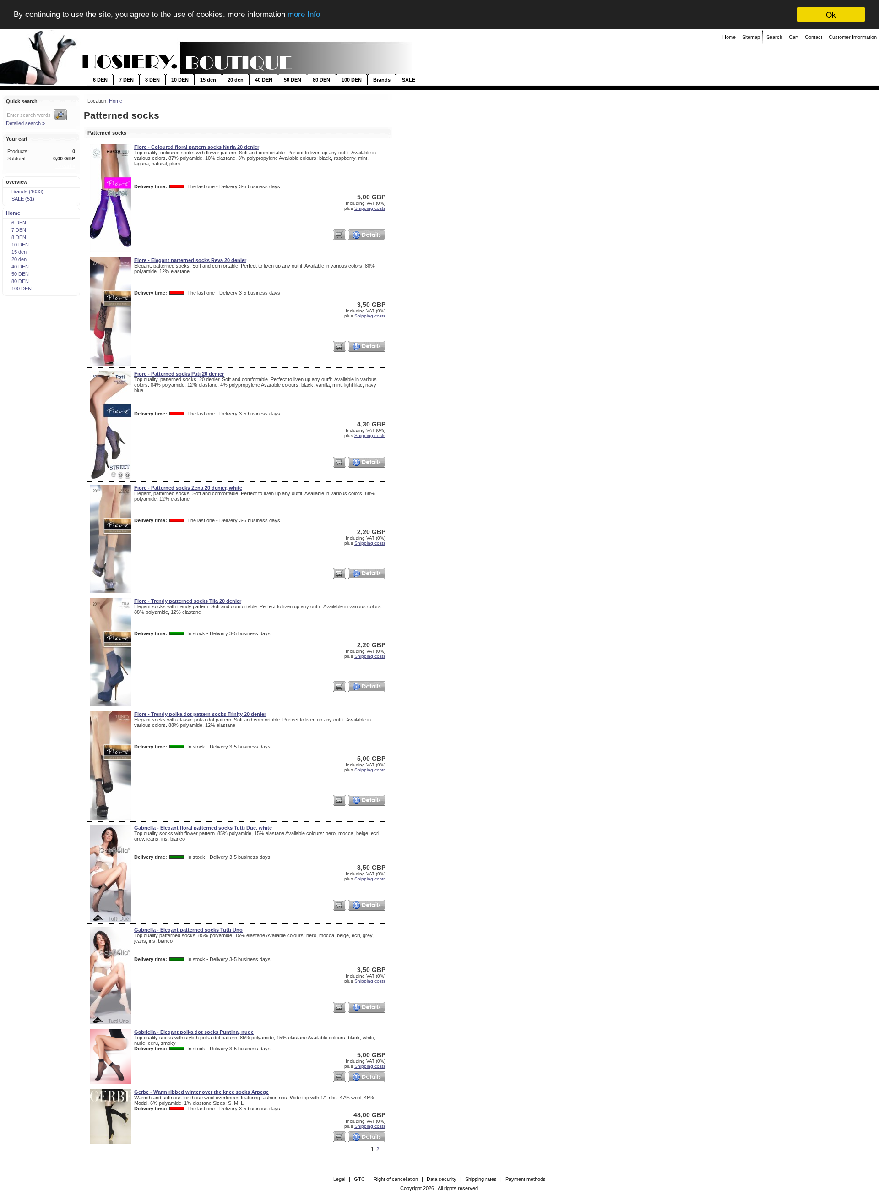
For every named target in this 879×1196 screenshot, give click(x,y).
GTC (359, 1179)
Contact (813, 37)
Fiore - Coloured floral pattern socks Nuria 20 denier (196, 147)
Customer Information (853, 37)
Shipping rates (481, 1179)
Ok (831, 14)
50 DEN (292, 79)
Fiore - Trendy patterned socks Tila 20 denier (187, 601)
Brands (382, 79)
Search (774, 37)
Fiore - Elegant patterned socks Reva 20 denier (190, 260)
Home (729, 37)
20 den (236, 79)
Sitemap (751, 37)
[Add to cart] (339, 234)
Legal (339, 1179)
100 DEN (352, 79)
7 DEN (126, 79)
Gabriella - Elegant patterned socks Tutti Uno (188, 930)
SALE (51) (22, 199)
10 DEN (180, 79)
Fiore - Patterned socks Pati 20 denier (179, 374)
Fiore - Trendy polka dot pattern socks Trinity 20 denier (200, 714)
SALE (408, 79)
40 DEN (263, 79)
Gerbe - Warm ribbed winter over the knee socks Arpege (201, 1092)
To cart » (65, 166)
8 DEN (152, 79)
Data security (441, 1179)
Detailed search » (25, 123)
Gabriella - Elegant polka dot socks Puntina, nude (194, 1032)
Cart (793, 37)
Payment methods (525, 1179)
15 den (208, 79)
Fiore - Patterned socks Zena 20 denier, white (188, 488)
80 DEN (321, 79)
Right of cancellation (396, 1179)
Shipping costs (369, 208)
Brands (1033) (27, 191)
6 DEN (100, 79)
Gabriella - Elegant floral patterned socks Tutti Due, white (203, 827)
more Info (304, 15)
